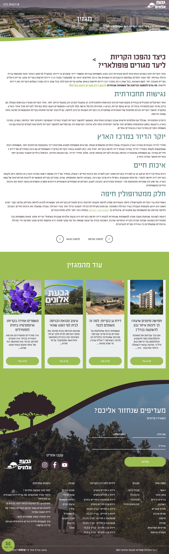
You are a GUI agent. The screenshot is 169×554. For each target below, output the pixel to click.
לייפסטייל (69, 513)
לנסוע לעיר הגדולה (99, 210)
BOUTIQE (134, 490)
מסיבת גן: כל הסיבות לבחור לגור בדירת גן (28, 503)
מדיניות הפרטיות (157, 527)
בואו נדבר (160, 494)
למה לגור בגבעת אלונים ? (36, 490)
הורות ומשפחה (66, 499)
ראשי (163, 26)
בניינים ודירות (158, 499)
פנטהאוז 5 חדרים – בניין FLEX (99, 518)
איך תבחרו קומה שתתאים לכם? (33, 516)
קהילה (162, 523)
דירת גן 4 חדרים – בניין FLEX (99, 527)
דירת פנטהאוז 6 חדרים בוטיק (99, 499)
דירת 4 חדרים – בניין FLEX (101, 508)
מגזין (154, 26)
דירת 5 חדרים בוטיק (104, 494)
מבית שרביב (159, 513)
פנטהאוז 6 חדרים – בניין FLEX (99, 523)
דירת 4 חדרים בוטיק (104, 490)
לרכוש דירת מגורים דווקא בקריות (88, 85)
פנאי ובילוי (68, 494)
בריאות (70, 523)
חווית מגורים (159, 508)
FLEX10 (135, 494)
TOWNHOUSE (131, 504)
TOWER (135, 499)
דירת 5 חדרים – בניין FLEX (101, 513)
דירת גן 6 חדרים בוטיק (103, 504)
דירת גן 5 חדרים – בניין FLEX (99, 532)
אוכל (71, 527)
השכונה (162, 504)
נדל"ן (71, 508)
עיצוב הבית (68, 504)
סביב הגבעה (68, 518)
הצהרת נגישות (158, 532)
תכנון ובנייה (68, 490)
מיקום (162, 518)
